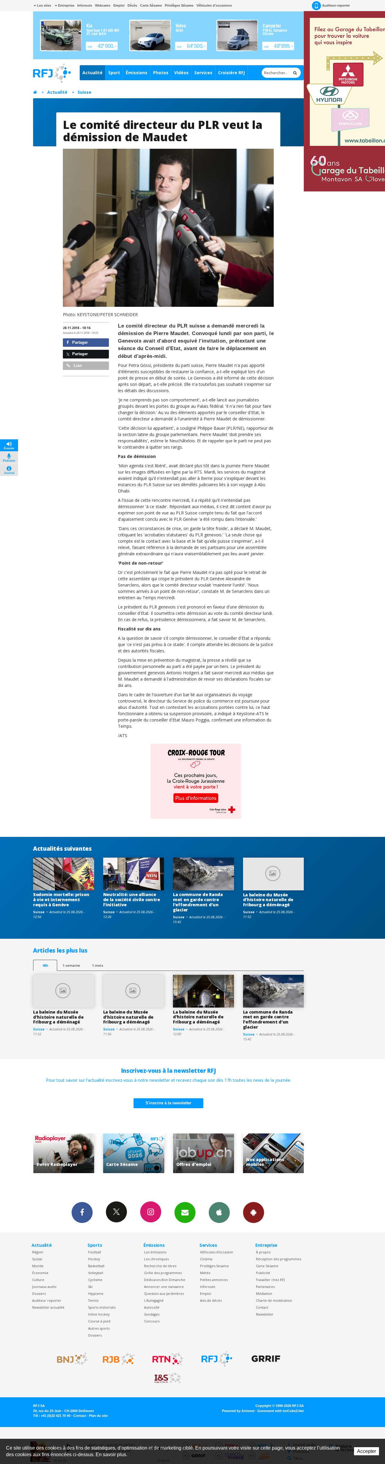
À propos (263, 1252)
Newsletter (264, 1314)
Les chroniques (156, 1259)
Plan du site (98, 1415)
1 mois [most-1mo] (97, 965)
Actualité (92, 72)
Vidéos (181, 72)
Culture (38, 1280)
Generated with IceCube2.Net (280, 1411)
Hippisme (95, 1293)
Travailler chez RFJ (270, 1280)
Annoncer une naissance (164, 1287)
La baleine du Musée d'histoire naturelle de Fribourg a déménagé (268, 900)
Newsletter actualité (48, 1307)
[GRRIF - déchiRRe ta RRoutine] (265, 1359)
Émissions (136, 72)
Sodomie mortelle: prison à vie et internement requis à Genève (61, 899)
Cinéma (206, 1259)
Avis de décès (211, 1300)
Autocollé (151, 1307)
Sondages (151, 1314)
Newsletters (185, 1212)
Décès (132, 5)
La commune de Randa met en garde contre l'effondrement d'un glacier (198, 902)
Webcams (102, 5)
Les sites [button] (43, 5)
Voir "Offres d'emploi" (133, 1153)
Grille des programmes (163, 1273)
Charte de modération (274, 1300)
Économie (40, 1273)
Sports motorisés (102, 1307)
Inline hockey (98, 1314)
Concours (151, 1321)
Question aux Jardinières (164, 1293)
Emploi (119, 5)
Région (37, 1252)
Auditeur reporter (46, 1300)
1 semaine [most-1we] (71, 965)
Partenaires (265, 1287)
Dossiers (39, 1293)
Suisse (84, 92)
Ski (90, 1287)
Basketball (96, 1266)
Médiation (264, 1293)
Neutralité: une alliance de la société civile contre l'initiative (131, 899)
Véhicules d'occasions (214, 5)
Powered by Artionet (238, 1411)
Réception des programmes (278, 1259)
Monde (38, 1266)
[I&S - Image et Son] (167, 1378)
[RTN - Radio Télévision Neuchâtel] (167, 1359)
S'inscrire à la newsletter (168, 1103)
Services (203, 72)
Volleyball (95, 1273)
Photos (160, 72)
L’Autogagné (154, 1300)
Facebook (82, 1212)
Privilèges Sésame (179, 5)
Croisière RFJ (231, 72)
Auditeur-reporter (336, 5)
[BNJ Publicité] (69, 1359)
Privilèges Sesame (214, 1266)
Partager (79, 342)
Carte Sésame (151, 5)
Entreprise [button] (65, 5)
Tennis (93, 1300)
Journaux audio (44, 1287)
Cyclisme (95, 1280)
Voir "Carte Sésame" (63, 1153)
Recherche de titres (160, 1266)
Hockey (94, 1259)
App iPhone (219, 1212)
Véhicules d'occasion (216, 1252)
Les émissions (155, 1252)
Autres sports (98, 1328)
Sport (114, 72)
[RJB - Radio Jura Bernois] (118, 1359)
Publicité (263, 1273)
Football (94, 1252)
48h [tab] (45, 965)
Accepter (366, 1451)
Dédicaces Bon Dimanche (164, 1280)
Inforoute (84, 5)
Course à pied (99, 1321)
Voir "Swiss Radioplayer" (273, 1153)
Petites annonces (214, 1280)
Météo (205, 1273)
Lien (77, 365)
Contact (262, 1307)
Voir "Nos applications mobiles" (203, 1153)
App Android (253, 1212)
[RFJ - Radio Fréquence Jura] (216, 1359)
